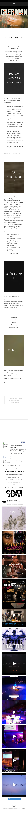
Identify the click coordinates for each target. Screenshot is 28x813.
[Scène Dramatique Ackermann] (6, 445)
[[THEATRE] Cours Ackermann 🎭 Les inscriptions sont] (14, 591)
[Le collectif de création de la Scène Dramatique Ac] (14, 688)
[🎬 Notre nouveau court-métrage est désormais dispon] (14, 566)
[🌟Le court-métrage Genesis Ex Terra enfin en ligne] (14, 663)
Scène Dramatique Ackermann (14, 456)
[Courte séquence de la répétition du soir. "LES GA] (14, 736)
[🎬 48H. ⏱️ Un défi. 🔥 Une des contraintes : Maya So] (14, 615)
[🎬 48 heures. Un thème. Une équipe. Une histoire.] (14, 518)
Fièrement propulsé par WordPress (12, 808)
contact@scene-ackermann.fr (14, 482)
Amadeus (10, 810)
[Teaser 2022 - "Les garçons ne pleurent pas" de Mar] (14, 785)
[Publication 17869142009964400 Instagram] (14, 712)
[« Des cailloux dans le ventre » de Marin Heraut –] (14, 639)
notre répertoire (13, 108)
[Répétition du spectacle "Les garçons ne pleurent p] (14, 760)
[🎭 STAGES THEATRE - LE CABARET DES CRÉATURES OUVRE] (14, 542)
